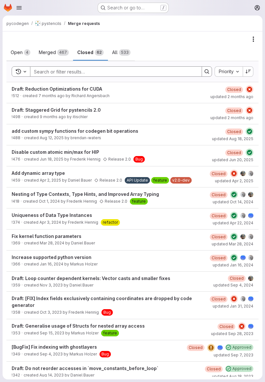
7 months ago (51, 95)
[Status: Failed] (249, 89)
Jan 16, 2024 (51, 264)
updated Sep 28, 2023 (232, 333)
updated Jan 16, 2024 (233, 265)
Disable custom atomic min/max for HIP (55, 152)
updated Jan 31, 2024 (233, 306)
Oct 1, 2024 (49, 201)
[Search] (207, 71)
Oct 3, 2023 (51, 312)
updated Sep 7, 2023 (233, 355)
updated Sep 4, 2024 (233, 285)
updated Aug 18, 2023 (232, 376)
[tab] (20, 52)
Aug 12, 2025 (52, 137)
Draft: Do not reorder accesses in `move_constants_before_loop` (85, 368)
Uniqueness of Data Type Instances (52, 215)
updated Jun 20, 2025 (232, 159)
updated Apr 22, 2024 (233, 222)
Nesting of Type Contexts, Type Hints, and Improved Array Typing (85, 194)
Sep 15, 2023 (52, 333)
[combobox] (229, 71)
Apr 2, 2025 (50, 180)
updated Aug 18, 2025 (232, 138)
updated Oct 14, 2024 (233, 201)
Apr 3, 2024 (50, 222)
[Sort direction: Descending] (248, 71)
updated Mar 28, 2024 (232, 244)
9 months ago (53, 116)
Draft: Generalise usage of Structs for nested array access (78, 326)
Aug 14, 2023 (51, 375)
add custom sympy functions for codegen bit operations (75, 131)
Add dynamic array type (38, 173)
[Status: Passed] (249, 131)
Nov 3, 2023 (51, 285)
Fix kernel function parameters (46, 236)
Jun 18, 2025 (51, 159)
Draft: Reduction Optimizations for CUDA (57, 89)
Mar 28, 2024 (52, 243)
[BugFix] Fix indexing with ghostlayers (54, 347)
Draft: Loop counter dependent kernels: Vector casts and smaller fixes (91, 278)
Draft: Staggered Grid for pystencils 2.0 (56, 110)
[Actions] (253, 39)
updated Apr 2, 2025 (234, 180)
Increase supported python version (51, 257)
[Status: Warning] (211, 348)
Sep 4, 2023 (51, 354)
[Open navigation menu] (19, 8)
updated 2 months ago (231, 96)
